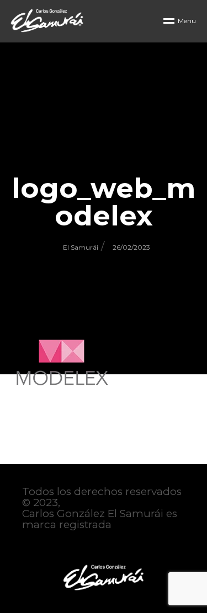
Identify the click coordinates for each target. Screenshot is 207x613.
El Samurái (80, 247)
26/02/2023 (131, 247)
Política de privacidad (78, 546)
